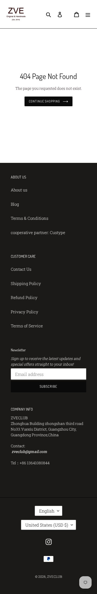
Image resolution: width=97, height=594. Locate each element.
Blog (15, 204)
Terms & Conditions (29, 218)
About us (19, 190)
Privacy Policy (24, 311)
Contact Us (21, 269)
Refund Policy (24, 297)
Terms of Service (27, 325)
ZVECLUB (54, 576)
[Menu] (87, 14)
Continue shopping (44, 101)
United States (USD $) (46, 525)
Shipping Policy (26, 283)
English (46, 511)
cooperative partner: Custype (38, 232)
